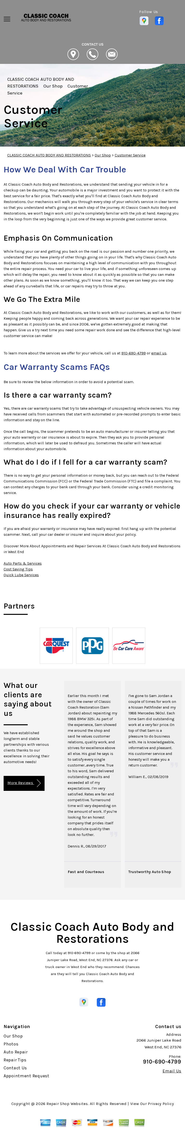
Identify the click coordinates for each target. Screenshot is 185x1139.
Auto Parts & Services (23, 563)
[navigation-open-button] (7, 18)
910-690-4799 (133, 353)
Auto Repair (16, 1052)
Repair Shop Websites (67, 1103)
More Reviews (20, 782)
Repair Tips (15, 1060)
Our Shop (53, 86)
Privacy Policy (161, 1103)
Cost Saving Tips (18, 569)
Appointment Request (26, 1075)
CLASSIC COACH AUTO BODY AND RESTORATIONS (49, 155)
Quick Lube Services (21, 575)
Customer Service (130, 155)
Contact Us (15, 1068)
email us (158, 353)
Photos (11, 1044)
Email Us (172, 1071)
